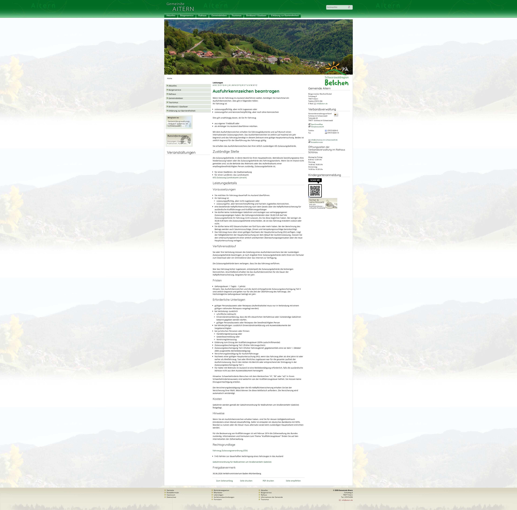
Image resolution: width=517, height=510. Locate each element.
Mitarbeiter (218, 492)
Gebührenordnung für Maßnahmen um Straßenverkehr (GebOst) (242, 462)
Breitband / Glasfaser (256, 15)
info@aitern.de (322, 103)
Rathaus (202, 15)
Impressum (171, 495)
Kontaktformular (317, 142)
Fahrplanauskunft (317, 126)
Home (169, 78)
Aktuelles (170, 15)
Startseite (170, 490)
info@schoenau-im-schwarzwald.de (324, 140)
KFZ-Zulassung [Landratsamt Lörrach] (230, 177)
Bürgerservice (186, 15)
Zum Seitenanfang (224, 480)
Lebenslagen (218, 495)
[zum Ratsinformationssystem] (179, 146)
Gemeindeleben (219, 15)
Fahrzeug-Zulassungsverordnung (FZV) (230, 450)
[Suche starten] (349, 7)
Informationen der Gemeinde (272, 497)
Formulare (218, 499)
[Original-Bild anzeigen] (315, 197)
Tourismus (236, 15)
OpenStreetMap (317, 124)
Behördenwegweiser (221, 490)
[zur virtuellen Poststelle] (322, 209)
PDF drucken (268, 480)
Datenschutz (171, 497)
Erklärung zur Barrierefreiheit (285, 15)
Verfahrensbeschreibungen (224, 497)
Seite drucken (246, 480)
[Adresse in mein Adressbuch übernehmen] (337, 116)
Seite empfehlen (293, 480)
